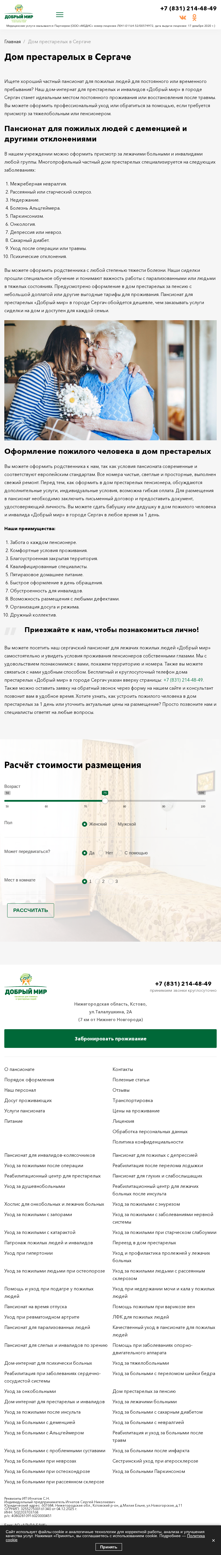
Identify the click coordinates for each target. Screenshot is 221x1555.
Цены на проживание (136, 1111)
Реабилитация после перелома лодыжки (158, 1165)
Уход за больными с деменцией (39, 1422)
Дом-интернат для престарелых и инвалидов (54, 1401)
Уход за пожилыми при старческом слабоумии (164, 1232)
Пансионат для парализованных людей (47, 1327)
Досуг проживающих (28, 1100)
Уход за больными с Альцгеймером (44, 1432)
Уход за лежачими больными (145, 1401)
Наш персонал (20, 1090)
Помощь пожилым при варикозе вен (154, 1306)
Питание (13, 1121)
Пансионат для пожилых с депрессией (155, 1155)
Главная (12, 41)
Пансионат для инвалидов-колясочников (49, 1155)
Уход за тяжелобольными (141, 1363)
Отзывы (121, 1090)
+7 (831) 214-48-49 (188, 8)
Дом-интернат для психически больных (48, 1363)
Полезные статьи (131, 1079)
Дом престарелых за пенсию (144, 1391)
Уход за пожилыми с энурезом (146, 1204)
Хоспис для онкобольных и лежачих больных (54, 1204)
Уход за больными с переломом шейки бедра (164, 1373)
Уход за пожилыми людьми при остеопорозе (54, 1271)
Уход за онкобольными (30, 1391)
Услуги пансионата (24, 1111)
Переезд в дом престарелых (144, 1242)
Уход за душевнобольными (34, 1186)
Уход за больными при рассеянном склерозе (54, 1481)
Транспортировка (133, 1100)
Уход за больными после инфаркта (151, 1450)
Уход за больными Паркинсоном (149, 1471)
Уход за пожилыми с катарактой (39, 1232)
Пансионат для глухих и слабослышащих (157, 1176)
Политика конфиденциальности (148, 1142)
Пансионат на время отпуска (35, 1306)
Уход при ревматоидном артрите (41, 1317)
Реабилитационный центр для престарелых (52, 1176)
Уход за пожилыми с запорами (38, 1214)
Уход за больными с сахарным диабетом (158, 1412)
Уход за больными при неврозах (40, 1461)
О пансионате (19, 1069)
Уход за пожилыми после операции (43, 1165)
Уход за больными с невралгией (148, 1422)
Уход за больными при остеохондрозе (47, 1471)
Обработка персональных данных (150, 1131)
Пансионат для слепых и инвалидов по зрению (56, 1345)
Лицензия (123, 1121)
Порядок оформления (29, 1079)
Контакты (123, 1069)
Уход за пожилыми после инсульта (42, 1412)
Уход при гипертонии (28, 1253)
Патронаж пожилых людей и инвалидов (48, 1242)
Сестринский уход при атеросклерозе (156, 1461)
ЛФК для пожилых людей (141, 1317)
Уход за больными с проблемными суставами (54, 1450)
